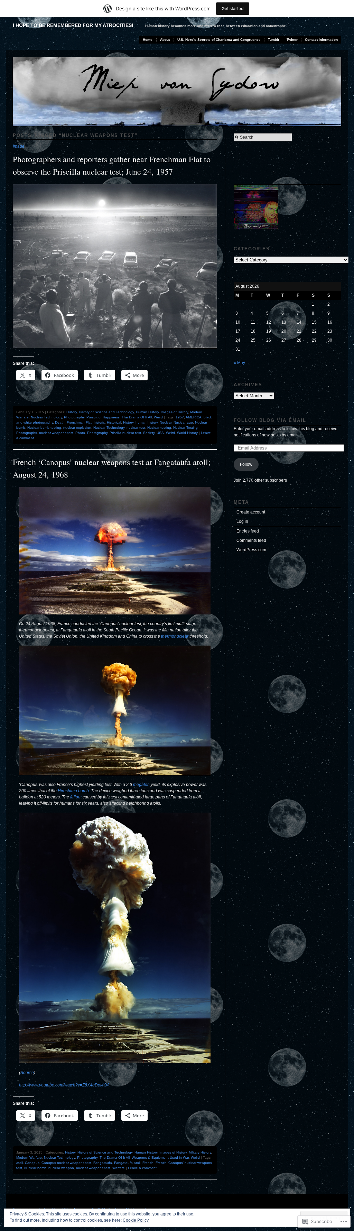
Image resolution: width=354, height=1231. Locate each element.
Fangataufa (102, 1163)
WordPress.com (251, 549)
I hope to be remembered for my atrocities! (73, 25)
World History (187, 433)
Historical (114, 422)
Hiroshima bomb (73, 790)
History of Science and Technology (106, 412)
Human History (147, 412)
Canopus (32, 1163)
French (147, 1163)
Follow (246, 464)
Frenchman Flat (79, 422)
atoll (19, 1163)
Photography (74, 417)
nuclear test (136, 427)
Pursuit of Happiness (103, 417)
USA (160, 433)
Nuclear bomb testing (44, 427)
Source (27, 1072)
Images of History (174, 412)
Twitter (292, 39)
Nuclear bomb (35, 1168)
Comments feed (251, 540)
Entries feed (247, 531)
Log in (242, 521)
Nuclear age (183, 422)
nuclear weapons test (56, 433)
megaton (141, 784)
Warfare (118, 1168)
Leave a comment (142, 1168)
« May (239, 362)
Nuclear (165, 422)
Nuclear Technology (46, 417)
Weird (158, 417)
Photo (80, 433)
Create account (250, 512)
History (71, 412)
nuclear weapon (61, 1168)
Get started (233, 8)
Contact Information (321, 39)
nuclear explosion (77, 427)
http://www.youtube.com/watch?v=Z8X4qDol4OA (64, 1085)
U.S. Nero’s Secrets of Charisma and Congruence (219, 39)
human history (147, 422)
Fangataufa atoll (127, 1163)
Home (147, 39)
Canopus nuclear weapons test (66, 1163)
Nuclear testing (159, 427)
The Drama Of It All (137, 417)
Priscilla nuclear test (125, 433)
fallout (76, 797)
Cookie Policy (136, 1220)
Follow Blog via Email (270, 420)
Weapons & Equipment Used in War (160, 1157)
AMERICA (194, 417)
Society (149, 433)
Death (60, 422)
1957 (180, 417)
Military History (200, 1152)
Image (19, 146)
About (165, 39)
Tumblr (273, 39)
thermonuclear (174, 636)
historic (99, 422)
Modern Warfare (29, 1157)
